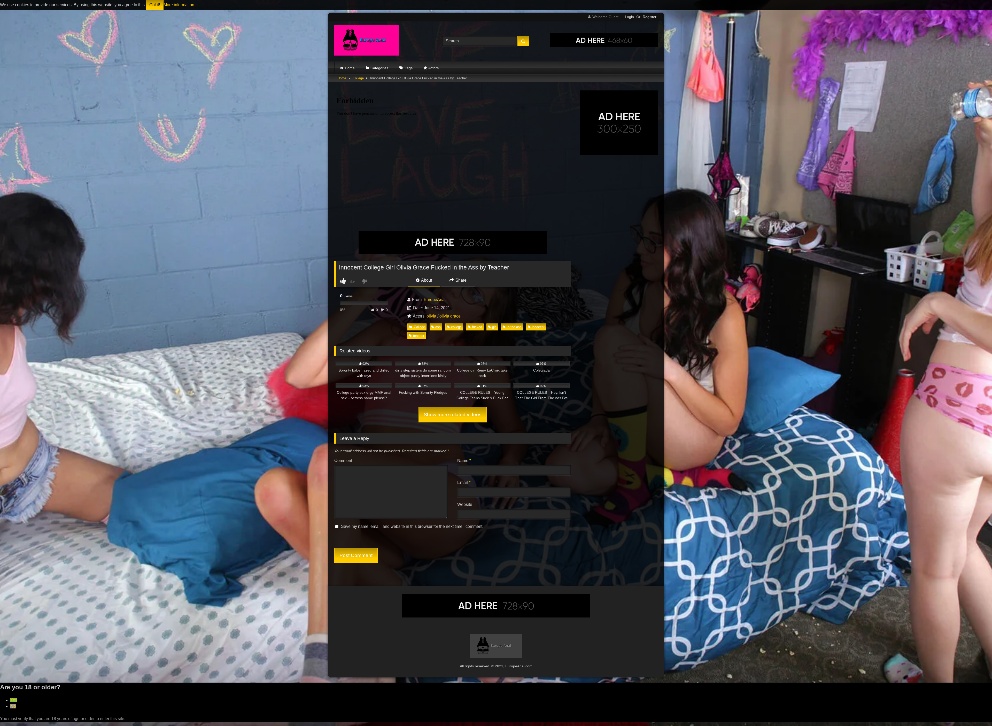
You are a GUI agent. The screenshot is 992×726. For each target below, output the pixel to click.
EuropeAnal (435, 299)
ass (438, 327)
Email (463, 482)
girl (494, 327)
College (358, 78)
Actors (433, 68)
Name (464, 460)
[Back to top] (976, 711)
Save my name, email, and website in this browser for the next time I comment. (412, 526)
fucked (477, 327)
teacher (418, 336)
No (13, 706)
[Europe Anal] (366, 41)
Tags (409, 68)
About (426, 280)
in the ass (514, 327)
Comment (343, 460)
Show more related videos (453, 414)
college (456, 327)
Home (350, 68)
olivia (431, 316)
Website (464, 504)
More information (179, 5)
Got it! (154, 5)
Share (460, 280)
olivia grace (450, 316)
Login (629, 17)
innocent (538, 327)
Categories (379, 68)
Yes (13, 700)
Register (649, 17)
